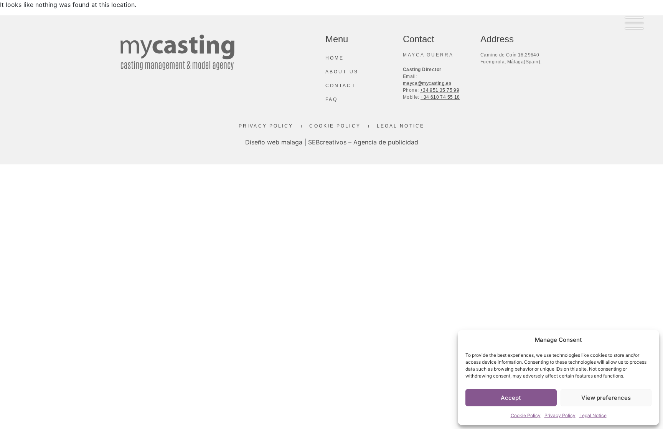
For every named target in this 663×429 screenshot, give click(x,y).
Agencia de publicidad (385, 142)
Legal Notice (593, 415)
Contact (340, 85)
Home (334, 58)
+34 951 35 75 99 (439, 90)
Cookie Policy (526, 415)
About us (341, 72)
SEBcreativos (327, 142)
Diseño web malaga (273, 142)
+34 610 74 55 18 (440, 97)
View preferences (606, 397)
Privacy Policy (560, 415)
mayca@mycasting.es (427, 83)
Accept (511, 397)
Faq (331, 99)
